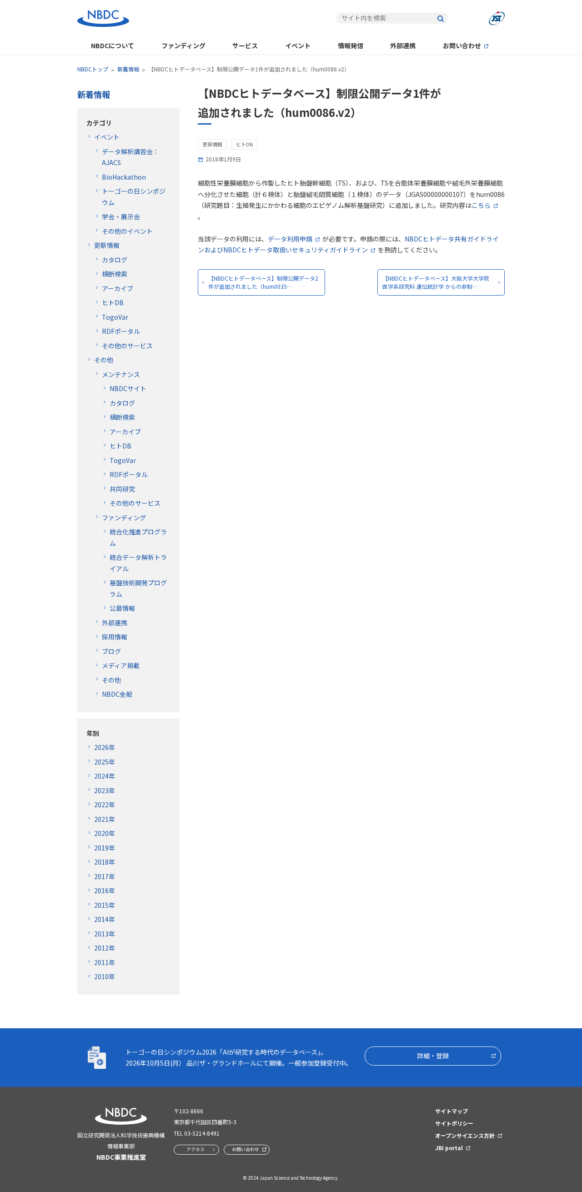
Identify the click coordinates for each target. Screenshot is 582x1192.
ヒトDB (113, 302)
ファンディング (183, 45)
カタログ (114, 259)
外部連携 (403, 45)
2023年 (104, 790)
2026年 (104, 747)
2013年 (104, 933)
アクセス (195, 1149)
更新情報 (107, 245)
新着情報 (128, 69)
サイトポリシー (454, 1123)
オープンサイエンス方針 (465, 1135)
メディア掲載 (121, 665)
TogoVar (115, 317)
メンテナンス (121, 374)
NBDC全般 (117, 694)
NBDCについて (112, 45)
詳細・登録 (433, 1055)
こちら (481, 205)
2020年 (104, 833)
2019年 (104, 847)
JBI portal (449, 1148)
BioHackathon (124, 176)
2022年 (104, 804)
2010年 (104, 976)
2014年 (104, 919)
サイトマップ (451, 1111)
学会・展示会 (121, 216)
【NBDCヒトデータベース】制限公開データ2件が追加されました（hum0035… (263, 282)
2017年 (104, 876)
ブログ (111, 651)
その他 (103, 359)
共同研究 (122, 488)
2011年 (104, 962)
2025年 (104, 761)
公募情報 (122, 608)
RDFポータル (121, 331)
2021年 (104, 819)
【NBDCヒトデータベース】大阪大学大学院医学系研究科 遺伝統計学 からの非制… (435, 282)
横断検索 (114, 273)
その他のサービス (127, 345)
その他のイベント (127, 231)
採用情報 (114, 636)
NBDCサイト (128, 388)
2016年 (104, 890)
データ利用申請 (290, 238)
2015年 (104, 905)
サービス (245, 45)
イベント (298, 45)
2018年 (104, 861)
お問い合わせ (462, 45)
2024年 (104, 775)
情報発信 (350, 45)
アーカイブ (117, 288)
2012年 (104, 947)
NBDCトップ (92, 69)
